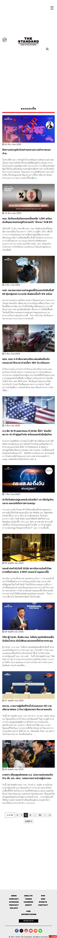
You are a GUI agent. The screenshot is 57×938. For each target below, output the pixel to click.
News (14, 896)
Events (43, 902)
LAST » (28, 821)
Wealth (28, 896)
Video (28, 899)
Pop (43, 896)
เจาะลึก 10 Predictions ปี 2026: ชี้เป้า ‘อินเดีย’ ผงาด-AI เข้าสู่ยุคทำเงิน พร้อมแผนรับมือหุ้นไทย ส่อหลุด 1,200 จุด (27, 432)
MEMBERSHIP (28, 921)
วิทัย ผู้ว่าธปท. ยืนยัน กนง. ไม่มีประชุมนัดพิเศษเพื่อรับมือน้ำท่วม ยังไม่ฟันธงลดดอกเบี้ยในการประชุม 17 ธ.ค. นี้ (28, 638)
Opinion (14, 902)
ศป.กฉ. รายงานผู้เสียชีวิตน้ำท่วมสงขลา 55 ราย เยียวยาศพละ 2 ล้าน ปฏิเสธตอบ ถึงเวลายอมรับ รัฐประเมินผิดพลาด (27, 707)
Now (43, 899)
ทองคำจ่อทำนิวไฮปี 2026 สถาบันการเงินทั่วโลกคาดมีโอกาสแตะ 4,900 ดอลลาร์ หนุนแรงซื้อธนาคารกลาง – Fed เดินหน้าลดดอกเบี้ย (27, 570)
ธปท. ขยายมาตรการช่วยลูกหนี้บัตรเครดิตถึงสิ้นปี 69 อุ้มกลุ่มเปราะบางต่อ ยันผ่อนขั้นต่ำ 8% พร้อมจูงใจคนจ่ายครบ (28, 292)
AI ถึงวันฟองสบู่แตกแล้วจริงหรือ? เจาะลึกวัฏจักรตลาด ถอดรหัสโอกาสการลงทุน (28, 501)
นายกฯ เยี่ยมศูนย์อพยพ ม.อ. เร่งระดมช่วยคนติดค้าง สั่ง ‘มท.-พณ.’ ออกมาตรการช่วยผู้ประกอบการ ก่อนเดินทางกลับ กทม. (27, 776)
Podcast (14, 899)
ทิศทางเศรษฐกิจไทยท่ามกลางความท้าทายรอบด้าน (26, 151)
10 (40, 815)
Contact (43, 905)
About (28, 905)
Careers (28, 902)
